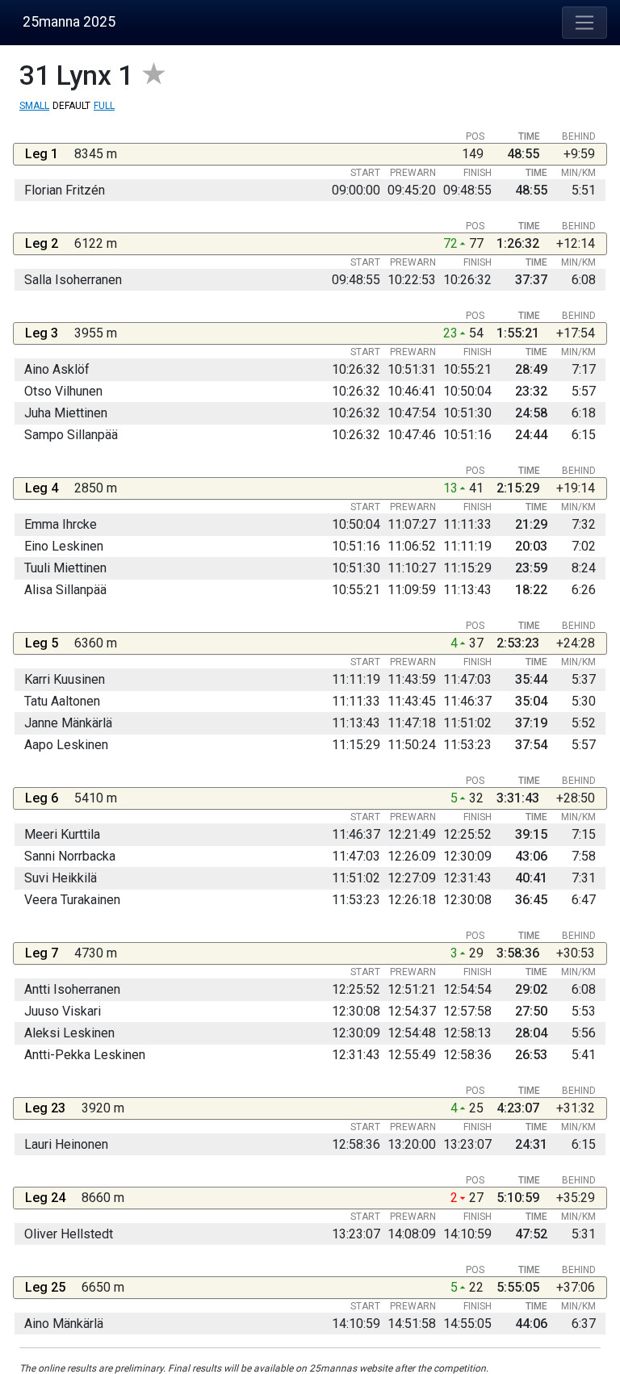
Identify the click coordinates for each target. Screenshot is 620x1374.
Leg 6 (41, 798)
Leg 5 (41, 643)
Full (104, 106)
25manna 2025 (69, 22)
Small (34, 106)
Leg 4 (41, 488)
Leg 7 (41, 953)
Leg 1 (41, 153)
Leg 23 (45, 1108)
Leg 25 (45, 1287)
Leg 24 (45, 1197)
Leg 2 (41, 243)
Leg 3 (41, 333)
